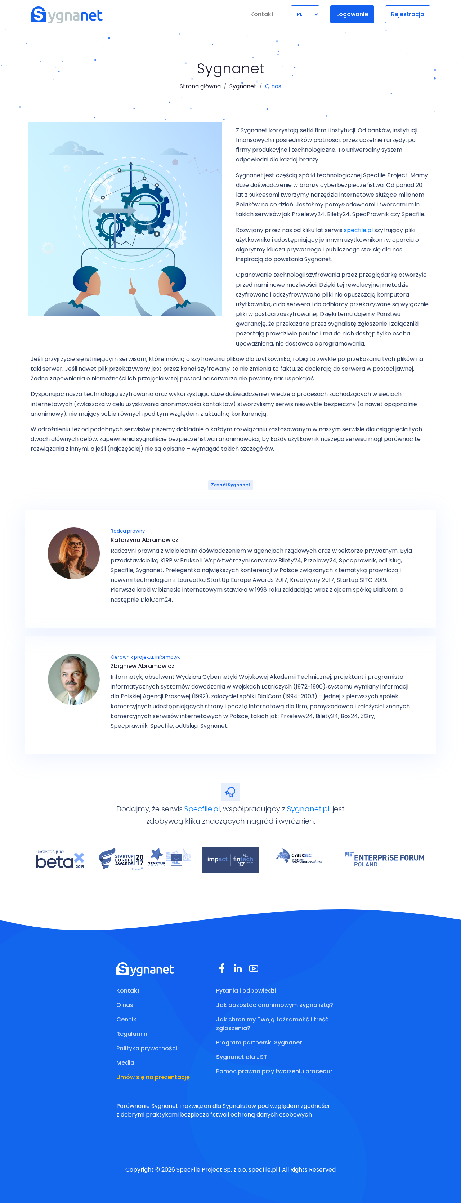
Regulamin (131, 1034)
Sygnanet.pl (308, 809)
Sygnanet (242, 86)
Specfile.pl (202, 809)
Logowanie (352, 14)
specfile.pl (358, 230)
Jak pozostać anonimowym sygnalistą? (274, 1005)
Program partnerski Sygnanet (259, 1042)
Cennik (126, 1019)
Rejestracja (407, 14)
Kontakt (262, 14)
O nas (124, 1005)
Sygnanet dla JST (241, 1057)
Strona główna (200, 86)
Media (125, 1063)
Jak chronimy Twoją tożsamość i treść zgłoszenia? (272, 1023)
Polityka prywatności (146, 1048)
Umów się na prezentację (153, 1077)
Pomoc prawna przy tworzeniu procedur (274, 1071)
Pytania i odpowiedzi (246, 990)
